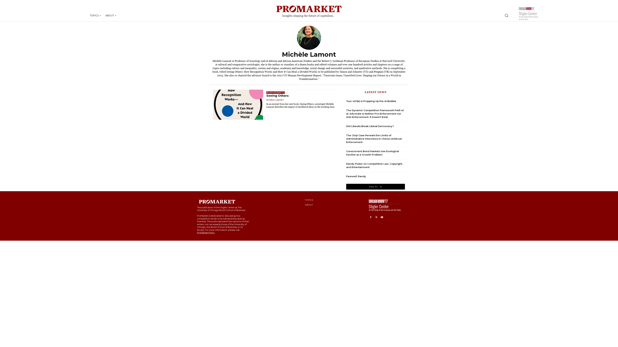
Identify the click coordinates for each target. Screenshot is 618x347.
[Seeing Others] (238, 105)
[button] (506, 15)
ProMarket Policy (206, 232)
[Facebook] (371, 217)
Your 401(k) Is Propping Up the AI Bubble (371, 101)
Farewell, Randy (356, 176)
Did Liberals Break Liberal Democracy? (370, 126)
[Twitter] (376, 217)
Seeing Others (277, 96)
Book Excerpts (275, 93)
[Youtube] (382, 217)
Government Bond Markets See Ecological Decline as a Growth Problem (372, 153)
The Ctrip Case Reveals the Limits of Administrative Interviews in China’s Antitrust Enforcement (374, 139)
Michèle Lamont (275, 100)
